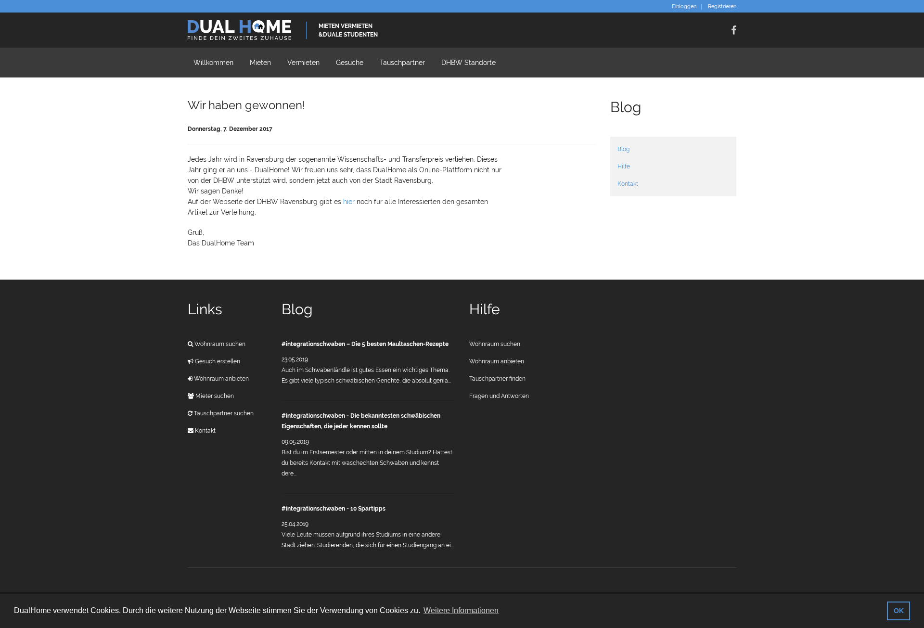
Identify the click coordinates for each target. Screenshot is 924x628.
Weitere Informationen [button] (461, 610)
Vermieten (303, 62)
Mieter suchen (214, 396)
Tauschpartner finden (497, 378)
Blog (623, 149)
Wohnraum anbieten (220, 378)
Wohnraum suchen (219, 344)
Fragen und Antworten (499, 396)
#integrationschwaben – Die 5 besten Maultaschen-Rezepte (365, 344)
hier (350, 201)
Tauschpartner (402, 62)
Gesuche (349, 62)
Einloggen (684, 7)
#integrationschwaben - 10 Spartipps (333, 508)
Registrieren (722, 7)
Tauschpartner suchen (223, 413)
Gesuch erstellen (216, 361)
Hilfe (623, 166)
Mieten (260, 62)
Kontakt (627, 183)
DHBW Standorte (468, 62)
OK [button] (899, 611)
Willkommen (213, 62)
